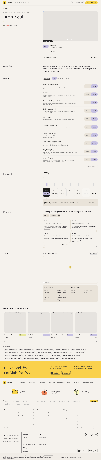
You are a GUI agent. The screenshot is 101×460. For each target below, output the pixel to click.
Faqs (24, 2)
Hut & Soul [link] (26, 12)
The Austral (31, 335)
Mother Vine (78, 335)
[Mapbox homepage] (46, 282)
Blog (29, 2)
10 (77, 244)
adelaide (13, 12)
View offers (18, 2)
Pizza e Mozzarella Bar (57, 335)
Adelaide (6, 337)
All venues (5, 12)
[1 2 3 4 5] (15, 322)
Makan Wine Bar (8, 335)
